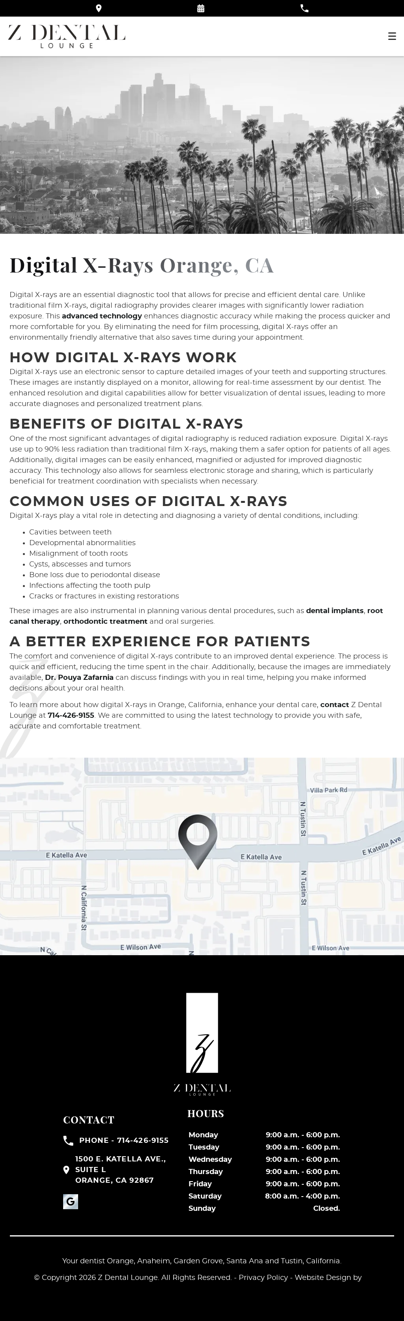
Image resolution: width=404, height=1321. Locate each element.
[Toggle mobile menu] (392, 36)
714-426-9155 (71, 715)
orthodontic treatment (106, 621)
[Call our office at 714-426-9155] (304, 8)
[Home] (66, 36)
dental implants (335, 611)
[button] (200, 8)
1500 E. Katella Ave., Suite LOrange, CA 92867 (120, 1170)
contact (334, 705)
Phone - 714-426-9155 (124, 1140)
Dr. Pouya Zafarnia (79, 677)
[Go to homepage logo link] (202, 1044)
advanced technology (102, 316)
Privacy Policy (263, 1277)
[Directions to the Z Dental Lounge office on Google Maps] (99, 8)
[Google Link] (70, 1201)
